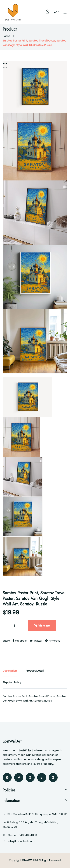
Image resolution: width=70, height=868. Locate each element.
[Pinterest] (53, 777)
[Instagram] (30, 777)
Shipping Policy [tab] (12, 682)
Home (6, 36)
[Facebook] (7, 777)
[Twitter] (18, 777)
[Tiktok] (41, 777)
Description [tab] (10, 670)
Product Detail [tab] (35, 670)
